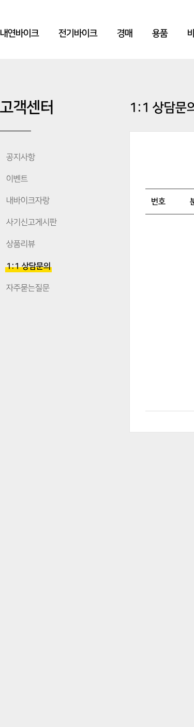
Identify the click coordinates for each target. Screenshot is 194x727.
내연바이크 (19, 33)
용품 (160, 33)
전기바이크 (77, 33)
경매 (124, 33)
